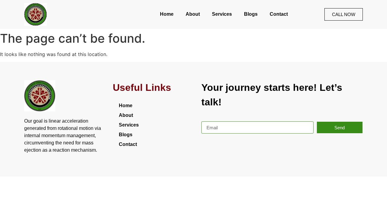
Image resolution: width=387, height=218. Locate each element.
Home (167, 14)
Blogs (251, 14)
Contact (279, 14)
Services (222, 14)
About (193, 14)
